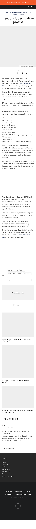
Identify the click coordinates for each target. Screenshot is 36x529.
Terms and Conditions (8, 476)
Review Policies (6, 471)
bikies (22, 270)
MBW (19, 273)
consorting (12, 273)
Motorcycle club (13, 276)
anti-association (13, 270)
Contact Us (5, 464)
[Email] (26, 73)
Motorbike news (16, 12)
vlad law (28, 280)
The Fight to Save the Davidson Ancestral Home (16, 381)
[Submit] (22, 73)
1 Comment (15, 14)
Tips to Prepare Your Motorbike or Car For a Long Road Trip (17, 341)
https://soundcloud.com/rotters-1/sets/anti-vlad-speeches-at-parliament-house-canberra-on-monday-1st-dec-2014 (17, 438)
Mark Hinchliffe (7, 12)
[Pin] (17, 73)
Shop (3, 474)
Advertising (5, 462)
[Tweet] (13, 73)
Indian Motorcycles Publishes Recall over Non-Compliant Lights (18, 411)
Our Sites (4, 466)
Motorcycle (27, 273)
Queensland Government (16, 280)
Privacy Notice (6, 469)
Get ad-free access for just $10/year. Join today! (18, 2)
